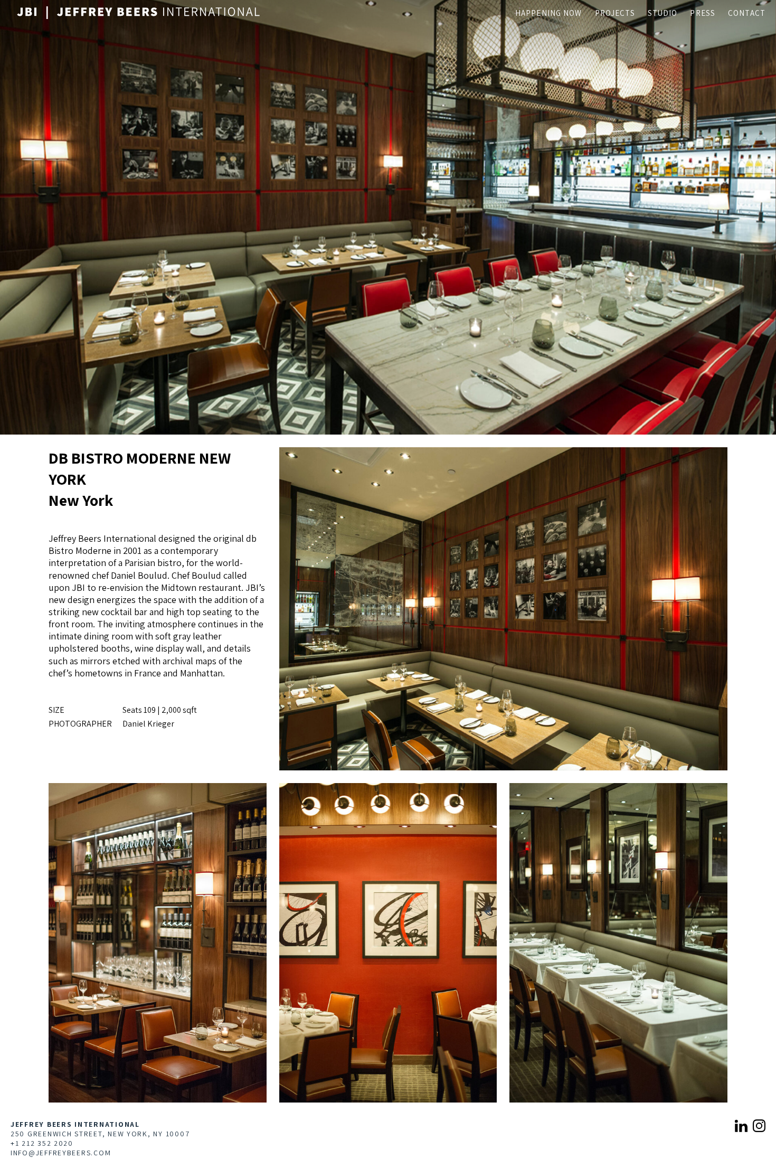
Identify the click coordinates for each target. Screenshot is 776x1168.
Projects (615, 13)
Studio (663, 13)
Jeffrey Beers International (75, 1124)
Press (702, 13)
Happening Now (548, 13)
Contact (746, 13)
